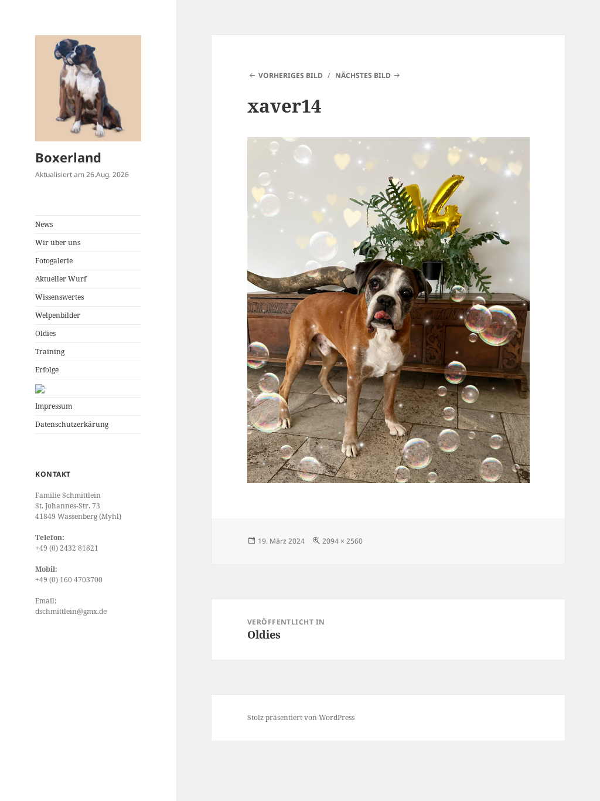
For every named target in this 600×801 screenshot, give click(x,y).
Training (49, 352)
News (44, 224)
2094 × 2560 (342, 541)
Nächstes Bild (363, 75)
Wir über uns (57, 242)
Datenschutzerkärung (71, 424)
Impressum (53, 406)
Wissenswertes (59, 297)
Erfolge (47, 370)
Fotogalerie (54, 261)
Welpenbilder (57, 315)
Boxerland (68, 157)
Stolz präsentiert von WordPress (300, 717)
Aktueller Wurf (60, 279)
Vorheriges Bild (290, 75)
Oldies (45, 333)
